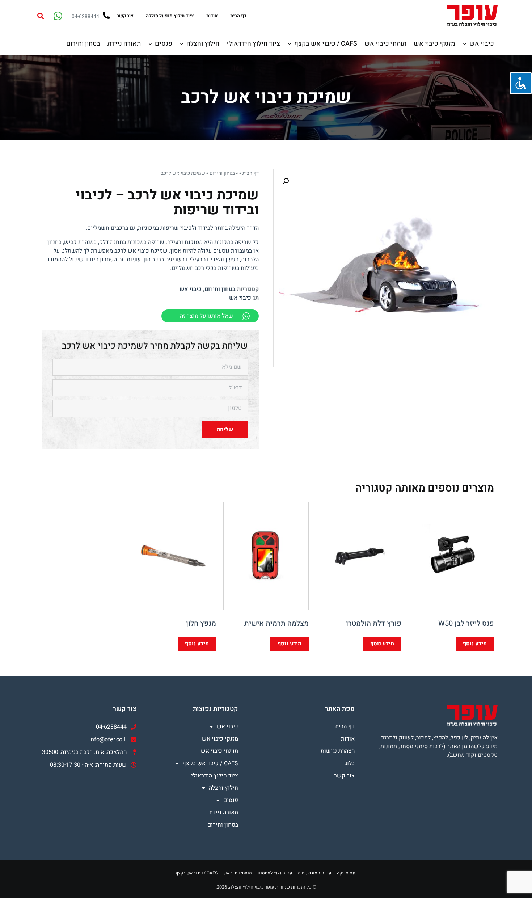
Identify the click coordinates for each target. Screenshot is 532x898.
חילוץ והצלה (223, 788)
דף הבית (238, 15)
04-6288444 (85, 16)
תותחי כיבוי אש (219, 751)
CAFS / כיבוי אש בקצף (210, 763)
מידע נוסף (475, 644)
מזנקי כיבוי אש (220, 738)
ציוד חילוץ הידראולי (214, 775)
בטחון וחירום (222, 173)
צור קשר (125, 15)
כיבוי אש (191, 289)
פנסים (230, 800)
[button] (40, 16)
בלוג (350, 763)
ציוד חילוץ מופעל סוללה (170, 15)
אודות (212, 15)
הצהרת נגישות (338, 751)
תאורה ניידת (223, 812)
